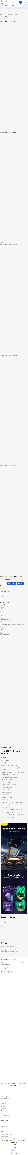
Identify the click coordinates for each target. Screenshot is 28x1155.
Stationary (3, 1103)
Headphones (3, 16)
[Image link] (14, 1027)
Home (1, 14)
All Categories (8, 14)
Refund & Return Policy (6, 1134)
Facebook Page (5, 1115)
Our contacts (4, 1113)
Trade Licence (4, 1136)
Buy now (20, 583)
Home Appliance (5, 1101)
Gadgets (16, 14)
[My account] (20, 2)
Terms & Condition (5, 1129)
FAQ (2, 1131)
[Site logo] (5, 2)
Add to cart (11, 583)
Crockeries (3, 1108)
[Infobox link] (14, 958)
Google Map (4, 1118)
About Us (3, 1124)
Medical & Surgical (5, 1098)
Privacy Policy (4, 1126)
